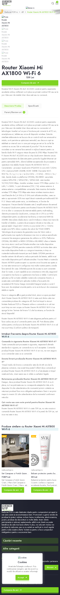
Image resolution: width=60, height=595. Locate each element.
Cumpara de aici (28, 82)
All (22, 12)
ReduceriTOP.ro (11, 12)
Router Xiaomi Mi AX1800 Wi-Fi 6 (41, 12)
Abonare (50, 567)
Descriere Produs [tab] (12, 105)
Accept (21, 577)
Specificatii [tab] (33, 105)
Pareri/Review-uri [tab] (14, 112)
